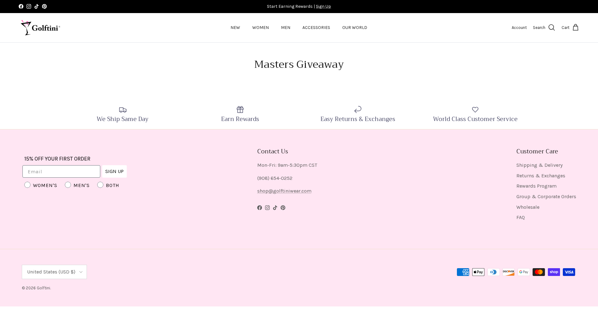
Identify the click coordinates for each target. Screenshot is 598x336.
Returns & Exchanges (540, 176)
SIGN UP (114, 171)
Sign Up (323, 6)
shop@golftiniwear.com (284, 191)
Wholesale (527, 207)
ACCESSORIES (316, 27)
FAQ (520, 217)
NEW (235, 27)
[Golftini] (40, 27)
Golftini (43, 288)
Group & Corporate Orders (546, 196)
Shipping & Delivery (539, 165)
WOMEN (260, 27)
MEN (285, 27)
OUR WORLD (354, 27)
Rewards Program (536, 186)
